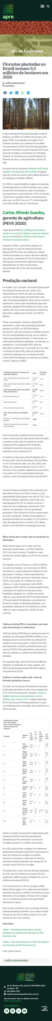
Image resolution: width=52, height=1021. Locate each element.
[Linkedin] (12, 1011)
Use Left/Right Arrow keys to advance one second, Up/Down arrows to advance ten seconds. (26, 233)
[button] (42, 6)
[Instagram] (18, 1011)
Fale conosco (11, 1006)
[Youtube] (24, 1011)
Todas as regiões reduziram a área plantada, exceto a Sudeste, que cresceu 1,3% (24, 696)
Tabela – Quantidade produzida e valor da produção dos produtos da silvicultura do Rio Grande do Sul (23, 932)
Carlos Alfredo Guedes (23, 212)
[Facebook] (6, 1011)
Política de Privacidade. (12, 1001)
